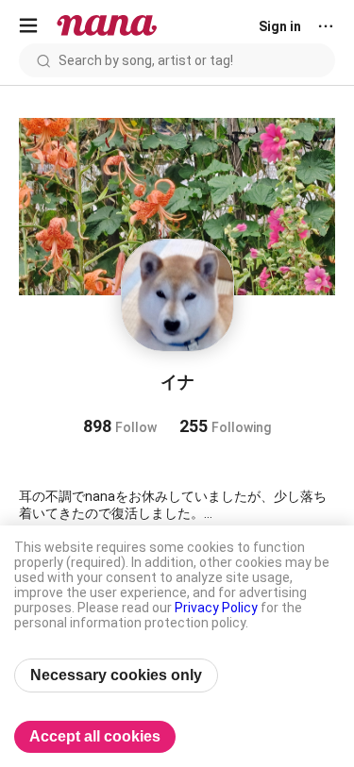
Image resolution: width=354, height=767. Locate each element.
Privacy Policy (216, 607)
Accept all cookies (94, 736)
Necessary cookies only (116, 675)
